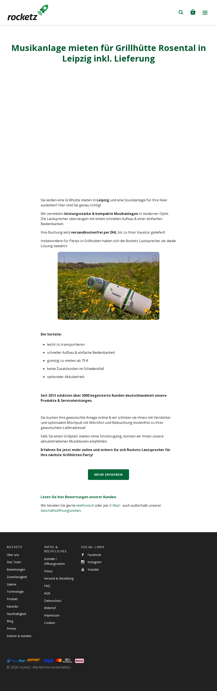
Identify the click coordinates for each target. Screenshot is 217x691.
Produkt (12, 599)
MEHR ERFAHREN (108, 474)
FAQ (47, 586)
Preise (48, 571)
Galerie (11, 584)
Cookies (49, 623)
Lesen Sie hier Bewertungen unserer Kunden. (79, 497)
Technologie (15, 591)
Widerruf (50, 608)
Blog (10, 621)
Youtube (93, 569)
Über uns (13, 555)
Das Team (14, 562)
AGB (47, 593)
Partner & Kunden (19, 636)
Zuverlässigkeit (17, 577)
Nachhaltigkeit (16, 614)
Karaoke (12, 606)
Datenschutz (52, 601)
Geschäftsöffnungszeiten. (61, 510)
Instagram (95, 562)
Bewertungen (16, 569)
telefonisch (85, 505)
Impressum (52, 615)
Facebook (94, 555)
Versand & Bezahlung (59, 578)
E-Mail (115, 505)
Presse (11, 628)
